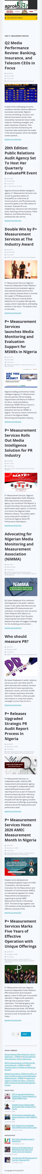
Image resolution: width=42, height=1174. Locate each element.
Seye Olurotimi (9, 366)
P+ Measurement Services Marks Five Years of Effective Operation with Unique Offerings (20, 934)
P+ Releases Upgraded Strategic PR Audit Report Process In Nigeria (16, 726)
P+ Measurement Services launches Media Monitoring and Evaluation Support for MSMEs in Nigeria (21, 336)
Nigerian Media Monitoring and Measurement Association (18, 572)
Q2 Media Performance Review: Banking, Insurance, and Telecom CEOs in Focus (20, 55)
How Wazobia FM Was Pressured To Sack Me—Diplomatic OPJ (24, 1159)
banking (9, 81)
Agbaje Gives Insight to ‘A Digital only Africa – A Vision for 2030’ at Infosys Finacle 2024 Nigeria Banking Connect (20, 1081)
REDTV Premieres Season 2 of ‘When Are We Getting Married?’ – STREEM (20, 1064)
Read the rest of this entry (13, 139)
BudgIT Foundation (12, 959)
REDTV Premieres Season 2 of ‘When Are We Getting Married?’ (20, 1067)
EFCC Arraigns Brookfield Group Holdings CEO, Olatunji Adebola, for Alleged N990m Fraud (24, 1096)
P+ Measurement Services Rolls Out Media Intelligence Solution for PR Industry (20, 443)
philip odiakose (31, 257)
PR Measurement (32, 654)
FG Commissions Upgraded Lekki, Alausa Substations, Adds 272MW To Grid (24, 1117)
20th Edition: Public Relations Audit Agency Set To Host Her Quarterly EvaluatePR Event (21, 160)
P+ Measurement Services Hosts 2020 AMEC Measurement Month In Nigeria (20, 829)
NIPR (8, 257)
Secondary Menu (15, 18)
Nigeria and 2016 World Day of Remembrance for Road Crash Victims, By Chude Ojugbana (22, 1150)
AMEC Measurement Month (15, 752)
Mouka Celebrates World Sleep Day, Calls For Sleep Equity (20, 1058)
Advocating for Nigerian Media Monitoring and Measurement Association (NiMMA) (19, 546)
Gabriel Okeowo (24, 959)
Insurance (15, 81)
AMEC (8, 468)
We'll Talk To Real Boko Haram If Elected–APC (23, 1140)
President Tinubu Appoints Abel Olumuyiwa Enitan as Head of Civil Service (24, 1107)
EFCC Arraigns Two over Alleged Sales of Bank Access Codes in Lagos (24, 1127)
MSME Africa (10, 365)
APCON (9, 572)
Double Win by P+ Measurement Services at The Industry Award (21, 237)
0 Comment (10, 78)
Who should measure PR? (16, 639)
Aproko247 (20, 1171)
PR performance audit (26, 753)
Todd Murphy (24, 854)
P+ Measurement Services (26, 81)
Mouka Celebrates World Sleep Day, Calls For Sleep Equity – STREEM (20, 1055)
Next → (26, 1034)
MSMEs (17, 365)
